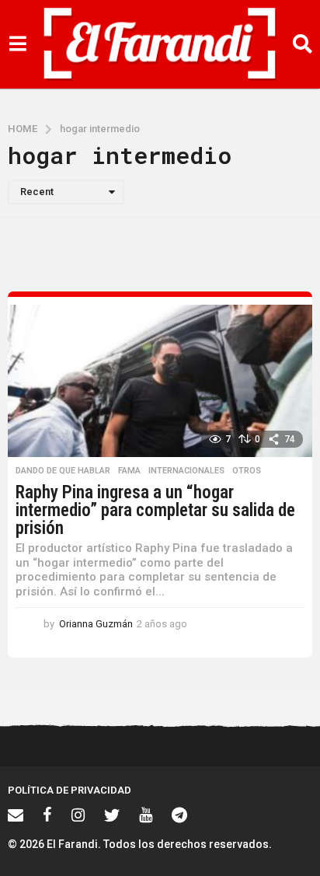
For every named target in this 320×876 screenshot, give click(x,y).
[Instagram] (78, 814)
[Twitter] (112, 814)
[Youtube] (145, 814)
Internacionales (186, 471)
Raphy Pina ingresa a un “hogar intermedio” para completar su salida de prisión (155, 510)
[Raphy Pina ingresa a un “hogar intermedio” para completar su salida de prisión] (160, 381)
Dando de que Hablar (63, 471)
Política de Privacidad (69, 790)
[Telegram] (179, 814)
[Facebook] (47, 814)
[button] (17, 44)
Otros (246, 471)
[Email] (15, 814)
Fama (129, 471)
